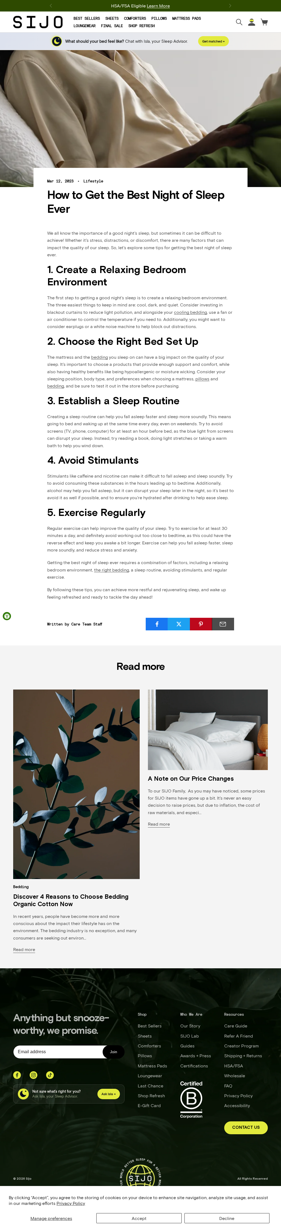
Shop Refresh (141, 26)
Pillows (159, 18)
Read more (24, 949)
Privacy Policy (71, 1203)
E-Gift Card (149, 1105)
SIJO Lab (189, 1035)
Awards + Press (195, 1055)
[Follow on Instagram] (33, 1075)
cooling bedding (190, 312)
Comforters (135, 18)
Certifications (194, 1065)
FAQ (228, 1085)
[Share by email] (223, 624)
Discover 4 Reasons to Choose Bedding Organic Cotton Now (70, 900)
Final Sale (112, 26)
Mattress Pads (186, 18)
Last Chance (150, 1085)
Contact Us (246, 1127)
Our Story (190, 1025)
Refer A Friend (238, 1035)
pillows (202, 378)
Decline (226, 1218)
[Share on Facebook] (157, 624)
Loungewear (84, 26)
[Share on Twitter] (179, 624)
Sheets (112, 18)
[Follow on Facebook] (17, 1075)
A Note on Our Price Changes (191, 779)
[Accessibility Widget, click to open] (7, 616)
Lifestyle (93, 181)
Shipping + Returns (243, 1055)
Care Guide (235, 1025)
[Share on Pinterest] (201, 624)
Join (113, 1052)
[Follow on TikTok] (50, 1075)
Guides (187, 1045)
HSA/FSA (233, 1065)
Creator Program (241, 1045)
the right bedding (111, 569)
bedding (99, 357)
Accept (139, 1218)
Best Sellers (87, 18)
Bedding (21, 886)
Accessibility (237, 1105)
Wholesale (234, 1075)
